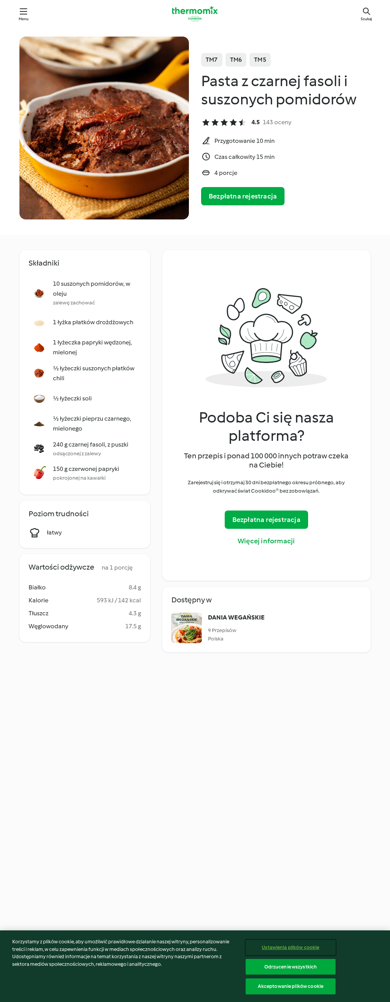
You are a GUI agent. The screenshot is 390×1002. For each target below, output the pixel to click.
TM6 (236, 59)
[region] (195, 966)
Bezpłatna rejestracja (243, 196)
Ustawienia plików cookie (290, 947)
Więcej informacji (266, 541)
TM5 (260, 59)
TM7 (212, 59)
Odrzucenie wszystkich (290, 967)
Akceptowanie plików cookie (290, 986)
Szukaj (366, 18)
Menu (24, 18)
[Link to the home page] (195, 13)
